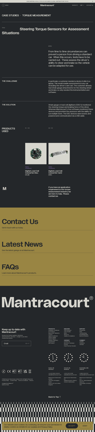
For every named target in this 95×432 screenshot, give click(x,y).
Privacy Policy (46, 427)
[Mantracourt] (47, 5)
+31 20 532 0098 (68, 373)
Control (50, 334)
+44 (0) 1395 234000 (54, 373)
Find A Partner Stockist (70, 346)
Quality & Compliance (69, 336)
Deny (85, 425)
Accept (71, 425)
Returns (31, 380)
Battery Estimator (84, 336)
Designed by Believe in (7, 383)
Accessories (51, 341)
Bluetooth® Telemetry (54, 333)
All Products (51, 343)
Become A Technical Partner (69, 343)
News (65, 333)
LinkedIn (81, 341)
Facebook (82, 343)
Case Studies (67, 332)
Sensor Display (52, 337)
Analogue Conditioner (53, 330)
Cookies (34, 427)
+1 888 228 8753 (83, 373)
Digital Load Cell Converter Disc (32, 173)
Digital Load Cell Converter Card (55, 173)
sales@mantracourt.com (54, 375)
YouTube (81, 344)
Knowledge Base (83, 334)
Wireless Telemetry (53, 340)
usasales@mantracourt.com (86, 375)
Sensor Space (52, 339)
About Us (66, 334)
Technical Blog (83, 333)
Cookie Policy (13, 380)
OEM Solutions (67, 330)
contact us (53, 196)
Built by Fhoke (5, 385)
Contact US (67, 341)
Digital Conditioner (53, 336)
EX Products (51, 332)
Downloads (82, 330)
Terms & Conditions (23, 380)
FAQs (80, 332)
